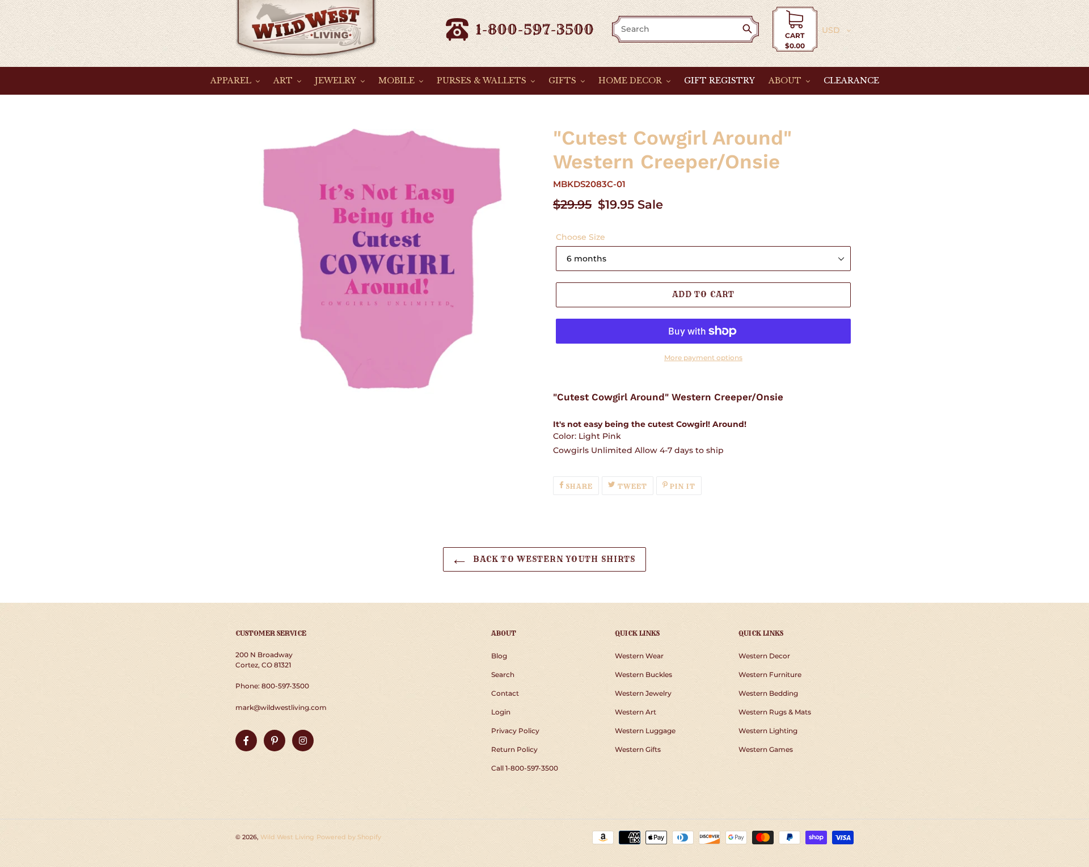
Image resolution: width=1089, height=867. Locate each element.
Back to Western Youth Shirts (553, 559)
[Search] (749, 29)
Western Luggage (645, 730)
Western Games (765, 749)
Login (500, 712)
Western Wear (639, 656)
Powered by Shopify (348, 837)
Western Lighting (767, 730)
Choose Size (580, 237)
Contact (505, 693)
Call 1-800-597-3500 (524, 768)
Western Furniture (769, 674)
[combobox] (677, 29)
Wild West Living (287, 837)
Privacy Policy (515, 730)
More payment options (703, 357)
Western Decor (764, 656)
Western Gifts (638, 749)
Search (502, 674)
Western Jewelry (643, 693)
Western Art (635, 712)
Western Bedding (768, 693)
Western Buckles (643, 674)
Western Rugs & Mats (774, 712)
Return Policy (514, 749)
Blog (499, 656)
